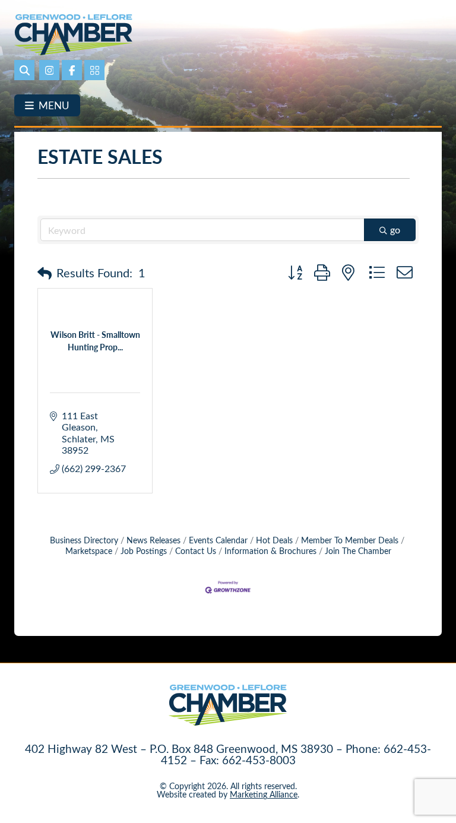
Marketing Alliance (263, 794)
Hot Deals (274, 540)
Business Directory (84, 540)
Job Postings (144, 550)
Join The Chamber (358, 550)
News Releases (153, 540)
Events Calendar (218, 540)
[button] (44, 272)
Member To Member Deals (349, 540)
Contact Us (195, 550)
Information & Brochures (270, 550)
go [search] (395, 229)
